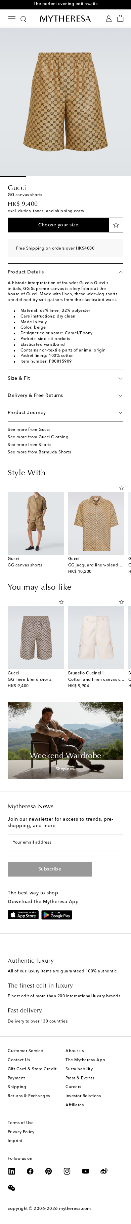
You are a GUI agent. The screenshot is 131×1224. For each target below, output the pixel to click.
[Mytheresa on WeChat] (12, 1188)
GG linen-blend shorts (30, 680)
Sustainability (79, 1069)
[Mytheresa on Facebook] (30, 1171)
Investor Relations (83, 1096)
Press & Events (80, 1078)
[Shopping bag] (120, 19)
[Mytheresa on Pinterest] (49, 1171)
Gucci (17, 188)
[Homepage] (65, 18)
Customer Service (25, 1051)
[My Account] (109, 19)
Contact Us (19, 1060)
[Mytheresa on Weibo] (104, 1171)
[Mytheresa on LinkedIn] (12, 1171)
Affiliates (75, 1105)
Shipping (17, 1087)
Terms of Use (21, 1123)
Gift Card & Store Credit (32, 1069)
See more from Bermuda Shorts (39, 452)
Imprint (15, 1141)
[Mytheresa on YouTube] (86, 1171)
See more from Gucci (29, 430)
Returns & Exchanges (29, 1096)
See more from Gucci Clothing (38, 437)
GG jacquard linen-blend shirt (98, 565)
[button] (58, 225)
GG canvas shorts (25, 565)
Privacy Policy (21, 1132)
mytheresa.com (75, 1209)
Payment (16, 1078)
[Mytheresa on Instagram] (67, 1171)
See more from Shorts (29, 445)
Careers (73, 1087)
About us (75, 1051)
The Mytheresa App (85, 1060)
